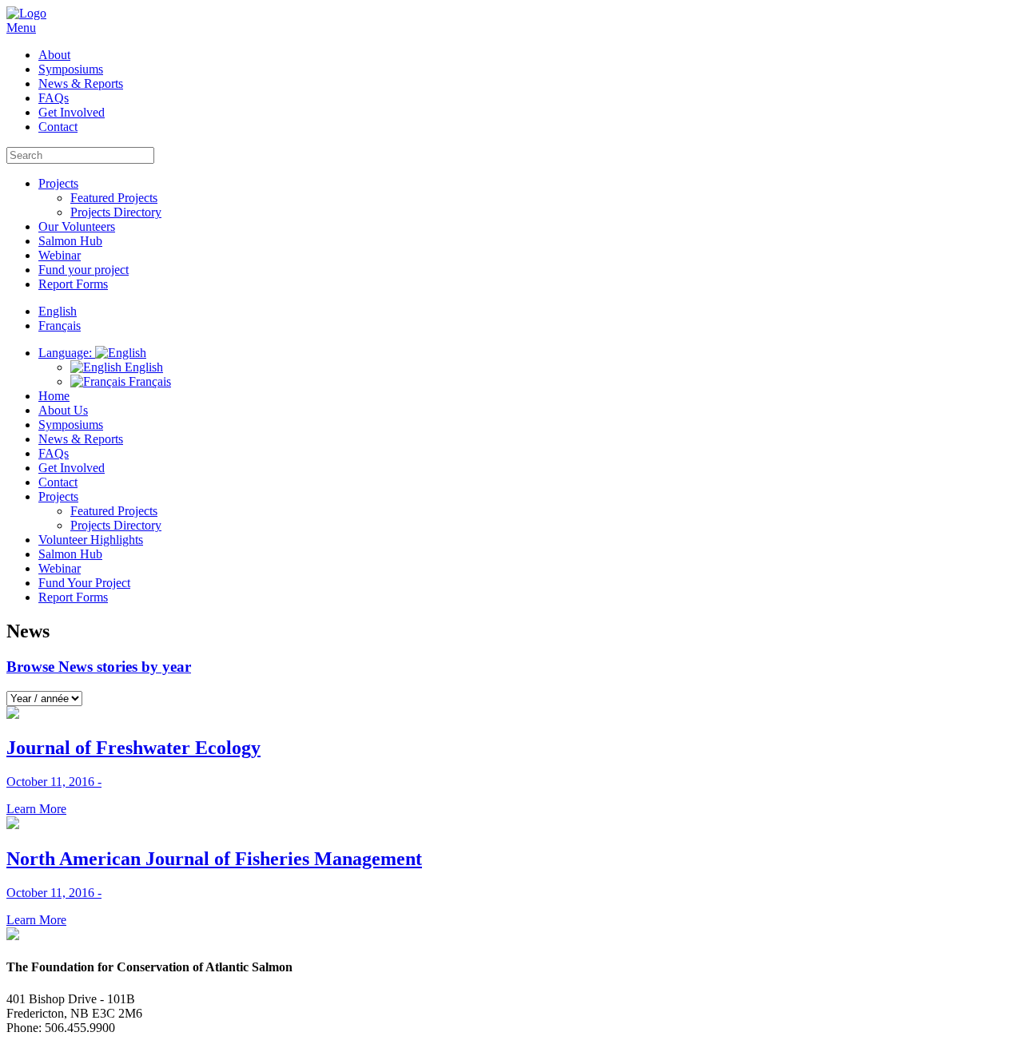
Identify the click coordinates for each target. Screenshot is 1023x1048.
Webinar (59, 255)
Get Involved (71, 112)
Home (54, 396)
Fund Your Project (84, 583)
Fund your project (83, 269)
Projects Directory (115, 212)
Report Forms (73, 284)
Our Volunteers (76, 226)
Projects (58, 183)
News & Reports (80, 83)
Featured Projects (113, 197)
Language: (66, 352)
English (142, 367)
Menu (21, 27)
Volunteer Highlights (90, 539)
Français (148, 381)
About (54, 55)
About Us (63, 410)
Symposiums (70, 69)
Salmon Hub (70, 241)
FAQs (53, 98)
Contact (58, 126)
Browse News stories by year (98, 666)
